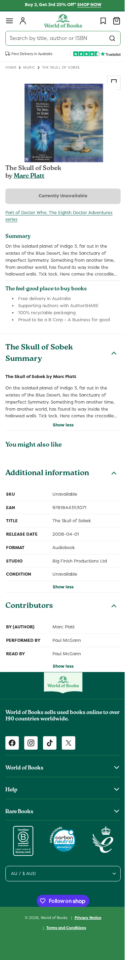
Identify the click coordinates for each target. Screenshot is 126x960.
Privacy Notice (85, 931)
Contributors (29, 620)
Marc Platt (29, 176)
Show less (60, 439)
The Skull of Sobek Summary (39, 360)
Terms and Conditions (63, 942)
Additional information (47, 487)
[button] (9, 21)
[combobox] (60, 38)
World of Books (52, 931)
